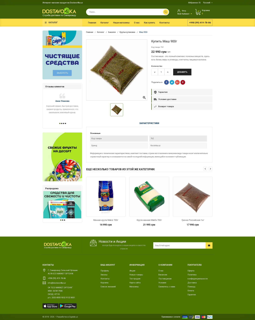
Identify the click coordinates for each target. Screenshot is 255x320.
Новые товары (136, 274)
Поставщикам (164, 278)
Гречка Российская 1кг (193, 220)
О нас (160, 271)
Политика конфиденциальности (198, 276)
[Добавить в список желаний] (112, 214)
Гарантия (192, 294)
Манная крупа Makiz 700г (105, 220)
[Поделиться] (166, 82)
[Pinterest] (182, 82)
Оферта (191, 271)
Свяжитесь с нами (166, 286)
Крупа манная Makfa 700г (149, 220)
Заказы (104, 274)
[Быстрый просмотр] (98, 214)
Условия (162, 282)
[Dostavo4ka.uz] (57, 245)
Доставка (192, 282)
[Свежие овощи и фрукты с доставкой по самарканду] (62, 156)
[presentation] (205, 169)
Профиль (105, 271)
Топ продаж (134, 278)
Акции (132, 271)
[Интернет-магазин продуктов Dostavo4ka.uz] (59, 12)
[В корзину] (105, 214)
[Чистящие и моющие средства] (62, 55)
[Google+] (177, 82)
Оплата (191, 290)
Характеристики (149, 123)
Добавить (182, 72)
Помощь (192, 286)
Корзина (104, 282)
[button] (59, 123)
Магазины (134, 286)
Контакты (105, 278)
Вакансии (162, 274)
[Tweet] (172, 82)
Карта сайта (135, 282)
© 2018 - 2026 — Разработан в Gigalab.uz (60, 317)
